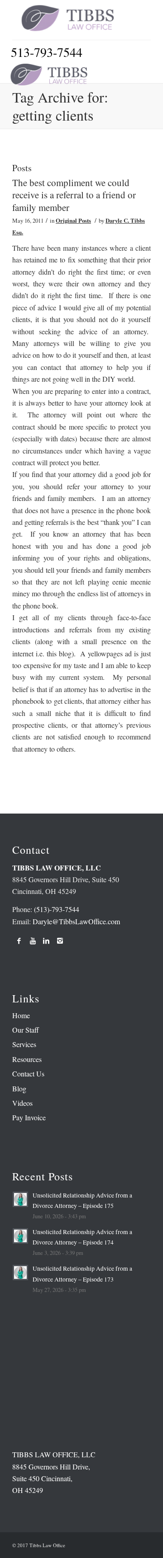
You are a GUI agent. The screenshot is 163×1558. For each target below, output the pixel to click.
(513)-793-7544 (56, 909)
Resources (27, 1059)
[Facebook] (19, 940)
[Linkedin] (46, 940)
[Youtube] (32, 940)
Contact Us (28, 1073)
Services (24, 1044)
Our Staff (25, 1029)
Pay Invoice (29, 1117)
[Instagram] (60, 940)
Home (21, 1015)
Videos (22, 1103)
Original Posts (73, 220)
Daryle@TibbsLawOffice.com (76, 921)
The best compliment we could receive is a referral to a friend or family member (74, 195)
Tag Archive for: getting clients (60, 106)
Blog (19, 1088)
